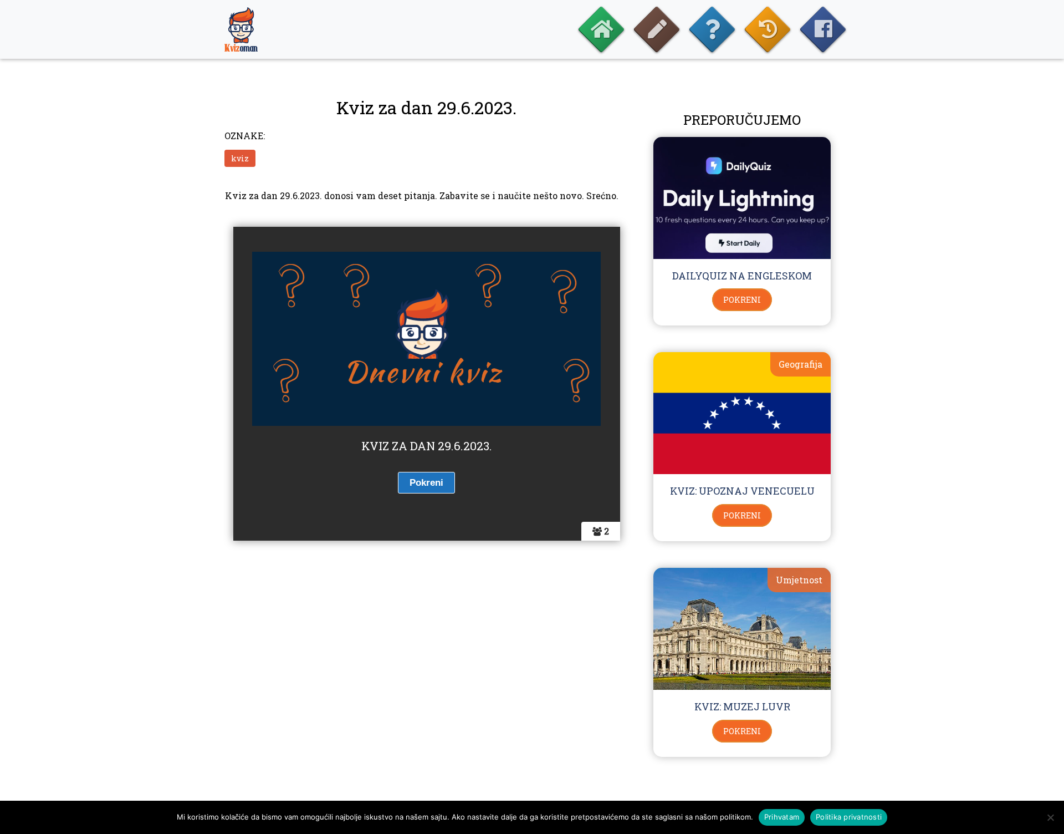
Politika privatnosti (849, 816)
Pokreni (742, 299)
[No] (1050, 817)
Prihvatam (781, 816)
